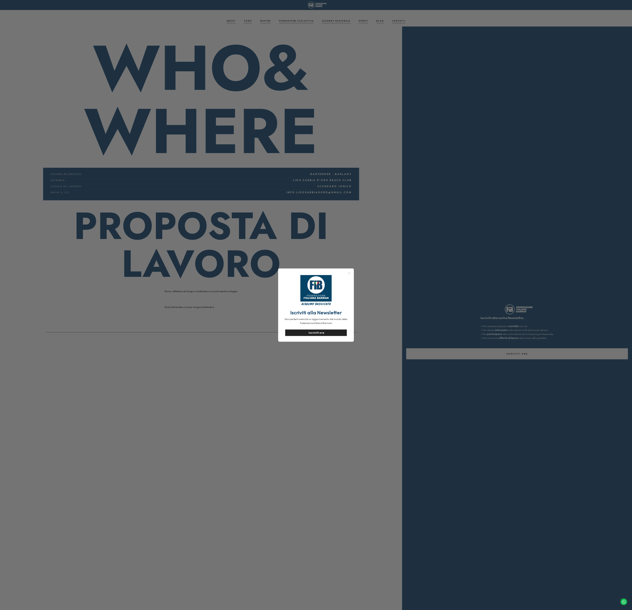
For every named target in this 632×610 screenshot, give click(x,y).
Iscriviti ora (316, 332)
